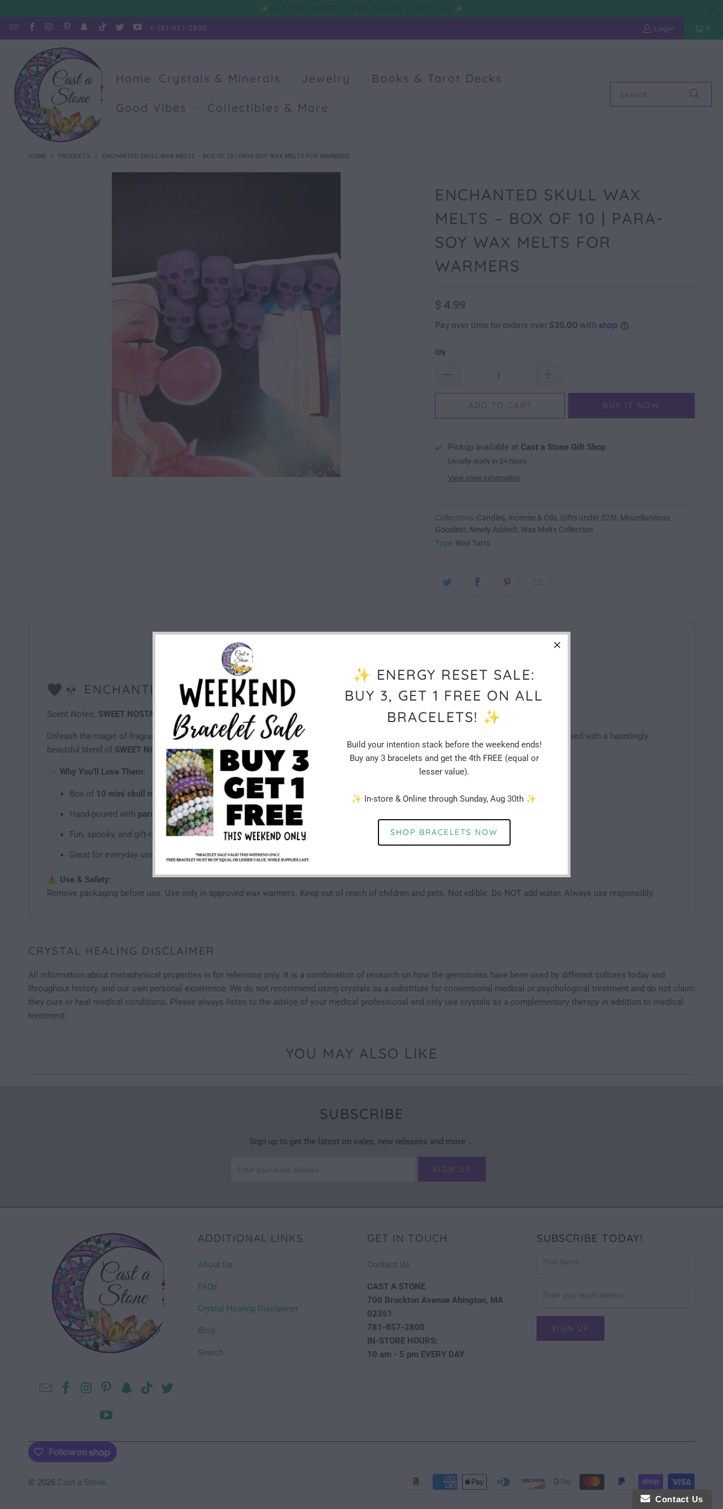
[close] (557, 645)
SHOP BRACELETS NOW (444, 832)
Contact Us (676, 1499)
